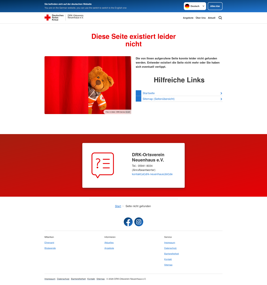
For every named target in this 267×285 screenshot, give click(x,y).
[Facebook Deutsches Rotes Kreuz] (128, 221)
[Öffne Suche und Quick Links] (220, 18)
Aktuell (211, 17)
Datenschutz (170, 248)
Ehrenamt (49, 242)
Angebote (188, 17)
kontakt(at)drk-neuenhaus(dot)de (152, 174)
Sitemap (168, 264)
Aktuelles (109, 242)
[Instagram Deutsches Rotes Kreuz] (138, 221)
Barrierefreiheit (171, 253)
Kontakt (168, 259)
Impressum (169, 242)
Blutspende (50, 248)
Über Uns (201, 17)
